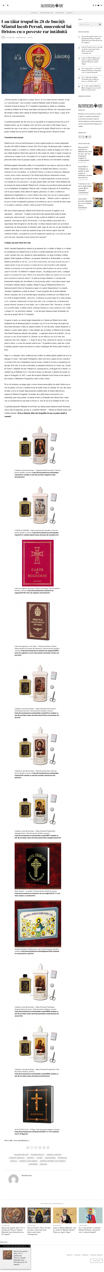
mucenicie (62, 1158)
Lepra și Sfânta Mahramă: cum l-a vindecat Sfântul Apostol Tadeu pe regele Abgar (91, 61)
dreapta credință (16, 1158)
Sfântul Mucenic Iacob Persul (52, 1161)
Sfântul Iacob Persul (28, 1161)
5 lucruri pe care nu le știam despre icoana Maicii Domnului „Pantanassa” (85, 188)
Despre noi (60, 12)
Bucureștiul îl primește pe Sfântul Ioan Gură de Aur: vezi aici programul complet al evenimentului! (85, 153)
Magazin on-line (46, 12)
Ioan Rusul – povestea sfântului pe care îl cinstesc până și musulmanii (85, 203)
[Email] (101, 5)
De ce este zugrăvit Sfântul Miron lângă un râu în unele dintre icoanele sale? (91, 88)
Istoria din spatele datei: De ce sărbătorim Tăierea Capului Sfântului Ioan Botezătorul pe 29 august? (92, 39)
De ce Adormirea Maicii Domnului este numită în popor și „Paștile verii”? (90, 79)
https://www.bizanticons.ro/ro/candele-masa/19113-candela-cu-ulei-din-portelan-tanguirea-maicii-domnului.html (37, 475)
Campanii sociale (96, 1255)
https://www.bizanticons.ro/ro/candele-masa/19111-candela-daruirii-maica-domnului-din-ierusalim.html (37, 534)
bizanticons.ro (37, 1155)
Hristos (30, 1158)
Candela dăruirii (54, 1155)
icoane (39, 1158)
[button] (100, 24)
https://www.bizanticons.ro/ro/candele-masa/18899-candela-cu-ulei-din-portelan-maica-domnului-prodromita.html (37, 1075)
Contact (70, 12)
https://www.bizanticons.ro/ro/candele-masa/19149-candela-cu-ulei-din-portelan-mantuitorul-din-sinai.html (37, 775)
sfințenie (33, 1164)
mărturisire (50, 1158)
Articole (34, 12)
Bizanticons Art (21, 1155)
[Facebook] (93, 5)
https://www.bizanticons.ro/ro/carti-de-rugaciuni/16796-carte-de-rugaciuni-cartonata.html (34, 592)
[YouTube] (98, 5)
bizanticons (27, 1176)
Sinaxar (43, 1164)
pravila (14, 1161)
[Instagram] (96, 5)
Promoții (85, 1255)
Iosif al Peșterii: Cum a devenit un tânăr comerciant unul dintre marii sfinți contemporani (92, 50)
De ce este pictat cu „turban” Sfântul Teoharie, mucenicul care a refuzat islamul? (91, 70)
